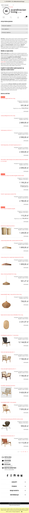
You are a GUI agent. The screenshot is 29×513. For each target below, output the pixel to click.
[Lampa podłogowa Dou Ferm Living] (6, 118)
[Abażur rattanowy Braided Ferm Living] (6, 282)
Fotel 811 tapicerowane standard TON (8, 194)
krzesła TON (3, 61)
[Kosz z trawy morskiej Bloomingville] (6, 211)
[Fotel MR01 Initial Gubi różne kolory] (6, 392)
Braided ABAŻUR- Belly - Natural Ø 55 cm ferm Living (11, 294)
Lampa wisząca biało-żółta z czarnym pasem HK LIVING (12, 240)
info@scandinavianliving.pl (18, 1)
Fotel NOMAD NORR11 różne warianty (8, 402)
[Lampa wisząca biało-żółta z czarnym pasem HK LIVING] (6, 247)
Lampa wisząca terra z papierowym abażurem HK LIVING (12, 257)
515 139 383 (8, 1)
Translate (11, 7)
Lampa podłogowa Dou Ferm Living (8, 115)
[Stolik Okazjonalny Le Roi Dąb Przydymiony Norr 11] (6, 147)
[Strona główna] (14, 11)
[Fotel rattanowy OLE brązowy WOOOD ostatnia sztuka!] (6, 425)
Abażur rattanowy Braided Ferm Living (8, 274)
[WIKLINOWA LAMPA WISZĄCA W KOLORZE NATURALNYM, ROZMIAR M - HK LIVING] (6, 163)
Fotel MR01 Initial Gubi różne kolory (8, 385)
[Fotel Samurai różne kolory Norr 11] (6, 442)
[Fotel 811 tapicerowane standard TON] (6, 196)
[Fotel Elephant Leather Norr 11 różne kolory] (6, 341)
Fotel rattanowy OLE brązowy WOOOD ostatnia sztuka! (12, 419)
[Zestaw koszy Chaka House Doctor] (6, 231)
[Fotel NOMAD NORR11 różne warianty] (6, 409)
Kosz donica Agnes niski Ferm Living (8, 98)
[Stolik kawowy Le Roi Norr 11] (6, 133)
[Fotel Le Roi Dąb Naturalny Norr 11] (6, 358)
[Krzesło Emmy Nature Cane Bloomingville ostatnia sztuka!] (6, 178)
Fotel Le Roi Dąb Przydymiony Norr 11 (8, 368)
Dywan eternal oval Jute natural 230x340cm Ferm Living (12, 314)
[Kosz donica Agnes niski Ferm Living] (6, 101)
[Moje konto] (18, 17)
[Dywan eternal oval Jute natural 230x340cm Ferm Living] (6, 323)
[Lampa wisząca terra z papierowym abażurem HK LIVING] (6, 263)
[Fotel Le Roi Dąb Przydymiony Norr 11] (6, 375)
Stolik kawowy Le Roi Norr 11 (6, 130)
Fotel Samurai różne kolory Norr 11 (8, 435)
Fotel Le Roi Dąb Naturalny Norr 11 (8, 352)
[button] (3, 17)
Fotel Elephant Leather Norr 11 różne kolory (9, 335)
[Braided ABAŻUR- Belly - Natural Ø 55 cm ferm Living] (6, 303)
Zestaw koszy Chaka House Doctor (8, 225)
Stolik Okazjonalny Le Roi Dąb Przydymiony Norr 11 (11, 145)
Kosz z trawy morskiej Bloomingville (8, 208)
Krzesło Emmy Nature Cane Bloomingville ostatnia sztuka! (12, 175)
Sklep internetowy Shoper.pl (14, 505)
